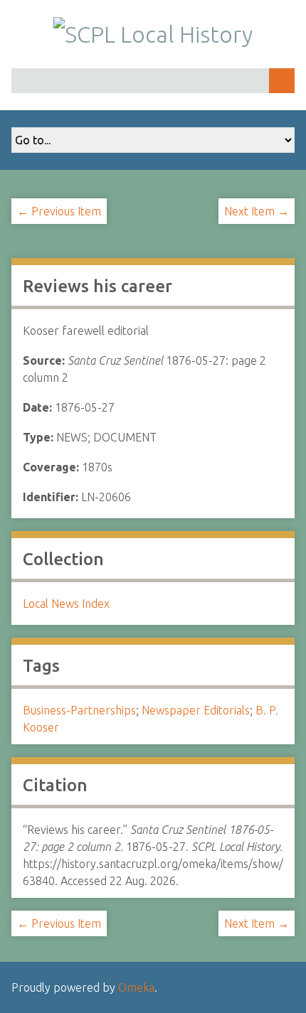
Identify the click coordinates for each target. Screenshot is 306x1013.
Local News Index (66, 603)
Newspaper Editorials (196, 710)
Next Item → (256, 211)
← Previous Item (59, 211)
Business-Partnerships (79, 710)
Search (282, 80)
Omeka (136, 987)
